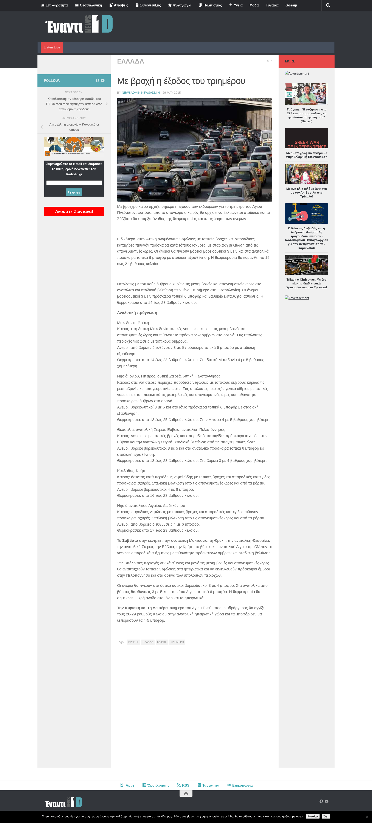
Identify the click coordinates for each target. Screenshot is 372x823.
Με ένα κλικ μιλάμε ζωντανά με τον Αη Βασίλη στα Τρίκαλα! (306, 192)
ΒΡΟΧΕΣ (133, 642)
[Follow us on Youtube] (102, 80)
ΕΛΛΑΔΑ (130, 61)
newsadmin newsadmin (141, 92)
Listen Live (52, 47)
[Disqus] (194, 708)
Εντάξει (312, 816)
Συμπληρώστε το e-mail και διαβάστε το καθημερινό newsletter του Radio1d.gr (74, 169)
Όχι (326, 816)
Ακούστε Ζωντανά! (74, 211)
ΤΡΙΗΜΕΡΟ (177, 642)
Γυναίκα (272, 5)
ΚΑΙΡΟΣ (161, 642)
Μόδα (254, 5)
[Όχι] (366, 817)
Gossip (291, 5)
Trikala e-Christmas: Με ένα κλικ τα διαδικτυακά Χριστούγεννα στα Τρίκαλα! (306, 283)
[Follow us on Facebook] (97, 80)
